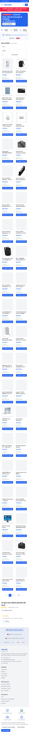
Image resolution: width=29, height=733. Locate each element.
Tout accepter (5, 730)
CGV (2, 697)
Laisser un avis (8, 610)
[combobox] (14, 46)
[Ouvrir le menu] (2, 5)
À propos (3, 703)
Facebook (5, 663)
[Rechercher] (23, 5)
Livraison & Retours (6, 684)
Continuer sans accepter (8, 727)
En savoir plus (24, 724)
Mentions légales (5, 701)
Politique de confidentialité (7, 699)
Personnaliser (21, 727)
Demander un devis (6, 688)
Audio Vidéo (4, 675)
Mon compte (25, 1)
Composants (4, 673)
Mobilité (3, 678)
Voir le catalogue (7, 24)
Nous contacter (5, 690)
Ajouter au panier (8, 81)
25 (18, 595)
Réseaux (3, 671)
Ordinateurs (4, 669)
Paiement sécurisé (5, 686)
